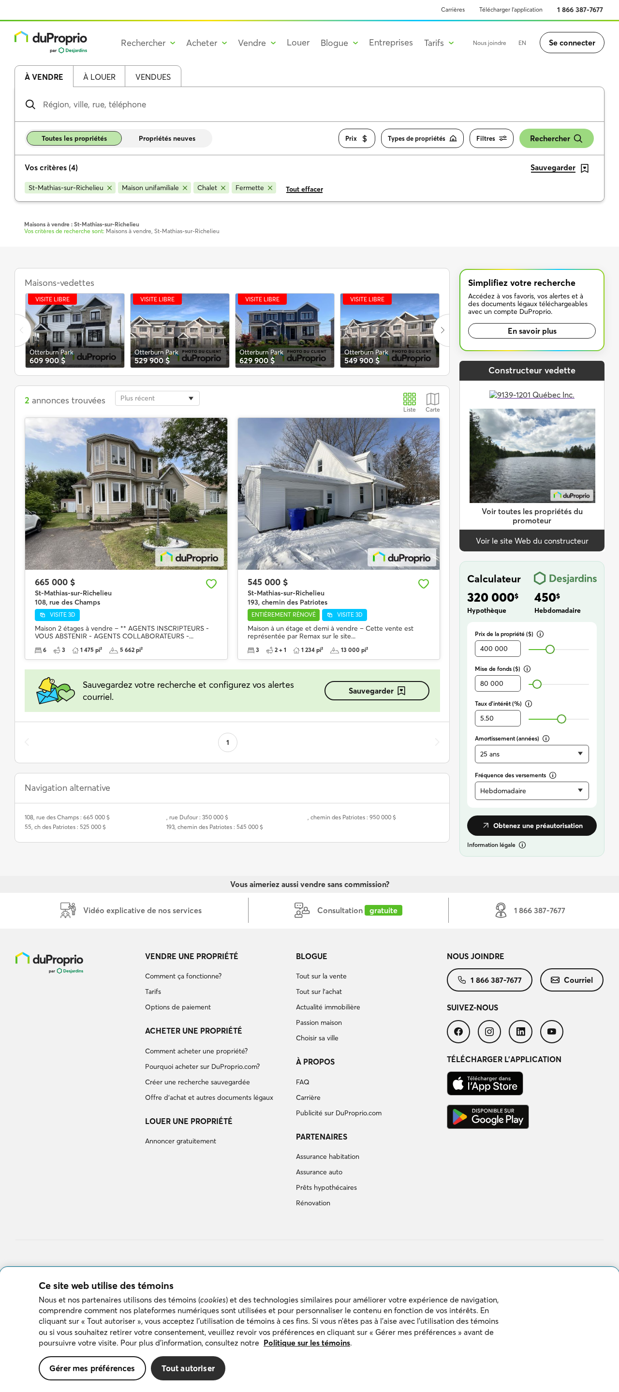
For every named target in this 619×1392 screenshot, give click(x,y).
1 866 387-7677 (580, 9)
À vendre (44, 77)
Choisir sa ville (317, 1038)
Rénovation (313, 1203)
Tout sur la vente (321, 976)
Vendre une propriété (191, 956)
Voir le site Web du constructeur (532, 541)
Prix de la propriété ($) (504, 633)
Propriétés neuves (167, 138)
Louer (298, 42)
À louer (99, 77)
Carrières (453, 9)
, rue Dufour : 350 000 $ (197, 817)
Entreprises (391, 42)
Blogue (311, 956)
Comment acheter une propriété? (196, 1051)
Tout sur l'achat (319, 991)
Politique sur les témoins (307, 1343)
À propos (315, 1061)
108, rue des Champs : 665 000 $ (67, 817)
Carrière (308, 1097)
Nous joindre (489, 42)
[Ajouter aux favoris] (211, 583)
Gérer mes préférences (92, 1368)
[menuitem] (216, 983)
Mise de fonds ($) (497, 668)
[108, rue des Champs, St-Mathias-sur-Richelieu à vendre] (126, 493)
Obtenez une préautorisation (538, 825)
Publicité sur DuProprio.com (339, 1113)
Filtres (485, 138)
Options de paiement (178, 1007)
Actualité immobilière (328, 1007)
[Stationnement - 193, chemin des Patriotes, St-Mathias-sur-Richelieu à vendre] (339, 493)
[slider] (550, 649)
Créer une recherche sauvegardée (197, 1082)
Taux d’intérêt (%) (498, 703)
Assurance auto (319, 1172)
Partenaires (321, 1136)
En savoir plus (532, 331)
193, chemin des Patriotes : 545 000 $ (214, 826)
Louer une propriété (189, 1121)
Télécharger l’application (511, 9)
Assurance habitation (327, 1156)
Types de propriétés (416, 138)
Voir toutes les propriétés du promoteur (532, 516)
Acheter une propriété (193, 1031)
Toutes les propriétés (74, 138)
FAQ (303, 1082)
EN (522, 42)
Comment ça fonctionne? (183, 976)
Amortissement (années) (507, 738)
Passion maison (319, 1022)
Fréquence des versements (510, 775)
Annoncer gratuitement (180, 1141)
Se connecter (572, 42)
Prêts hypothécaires (326, 1187)
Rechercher (550, 138)
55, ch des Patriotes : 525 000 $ (65, 826)
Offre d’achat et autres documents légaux (209, 1097)
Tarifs (153, 991)
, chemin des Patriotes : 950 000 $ (352, 817)
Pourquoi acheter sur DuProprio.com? (202, 1066)
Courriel (578, 980)
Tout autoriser (188, 1368)
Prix (351, 138)
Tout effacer (304, 189)
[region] (309, 1329)
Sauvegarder (371, 691)
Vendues (153, 77)
